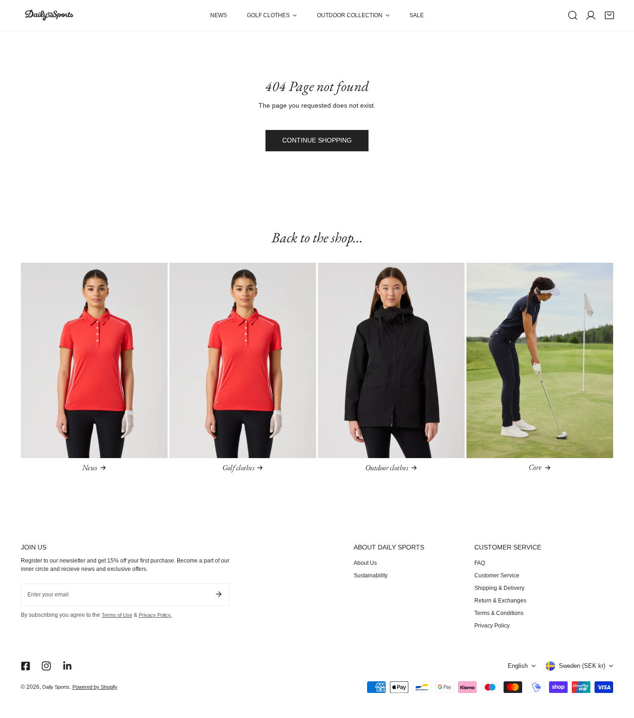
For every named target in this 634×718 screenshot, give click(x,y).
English (518, 666)
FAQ (479, 563)
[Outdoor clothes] (391, 360)
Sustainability (371, 575)
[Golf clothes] (242, 360)
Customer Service (496, 575)
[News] (94, 360)
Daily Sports (56, 687)
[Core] (539, 360)
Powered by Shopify (94, 687)
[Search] (572, 15)
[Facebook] (25, 665)
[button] (272, 15)
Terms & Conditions (499, 613)
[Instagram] (46, 665)
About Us (365, 563)
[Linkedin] (67, 665)
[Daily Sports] (49, 15)
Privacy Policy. (155, 615)
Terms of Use (117, 615)
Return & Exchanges (500, 600)
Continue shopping (317, 140)
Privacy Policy (492, 625)
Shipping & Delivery (499, 588)
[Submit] (218, 594)
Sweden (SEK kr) (582, 666)
